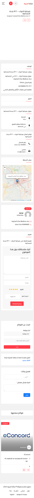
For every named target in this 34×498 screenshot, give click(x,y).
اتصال (27, 209)
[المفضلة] (28, 20)
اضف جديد (26, 360)
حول (28, 490)
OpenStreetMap (20, 200)
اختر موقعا (26, 330)
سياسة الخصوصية (22, 494)
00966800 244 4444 (22, 224)
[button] (17, 181)
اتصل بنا (16, 490)
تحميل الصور (25, 296)
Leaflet (28, 200)
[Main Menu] (3, 3)
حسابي (23, 490)
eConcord (27, 454)
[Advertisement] (17, 39)
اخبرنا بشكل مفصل (23, 382)
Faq (10, 490)
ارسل (26, 395)
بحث (17, 347)
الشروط (12, 494)
